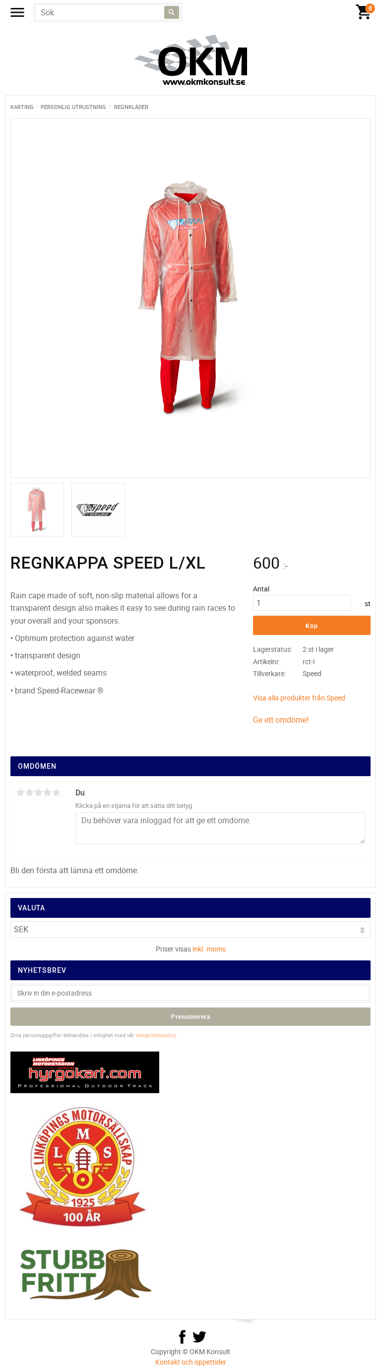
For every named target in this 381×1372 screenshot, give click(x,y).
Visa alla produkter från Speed (299, 697)
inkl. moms (209, 948)
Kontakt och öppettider (190, 1362)
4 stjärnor (47, 792)
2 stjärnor (29, 792)
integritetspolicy (156, 1035)
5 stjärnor (56, 792)
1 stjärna (20, 792)
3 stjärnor (38, 792)
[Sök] (171, 12)
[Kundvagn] (193, 12)
